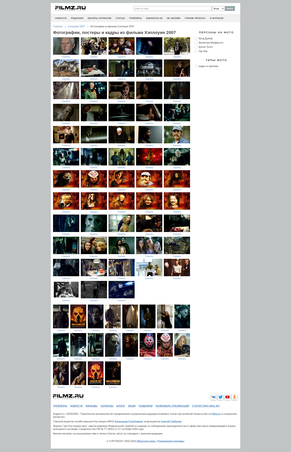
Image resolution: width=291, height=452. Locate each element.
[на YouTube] (227, 397)
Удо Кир (203, 51)
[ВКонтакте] (213, 397)
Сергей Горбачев (171, 421)
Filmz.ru (216, 414)
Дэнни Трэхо (206, 47)
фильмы (91, 406)
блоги (120, 406)
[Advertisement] (217, 120)
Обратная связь (146, 441)
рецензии (77, 18)
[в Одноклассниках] (234, 397)
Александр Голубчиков (129, 421)
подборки (146, 406)
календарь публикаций (172, 406)
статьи (120, 18)
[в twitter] (220, 397)
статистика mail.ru (206, 406)
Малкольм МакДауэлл (211, 42)
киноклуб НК (154, 18)
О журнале (217, 18)
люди (132, 406)
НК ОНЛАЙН (174, 18)
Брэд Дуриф (205, 38)
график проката (195, 18)
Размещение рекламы (171, 441)
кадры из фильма (208, 66)
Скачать (66, 56)
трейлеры (135, 18)
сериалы (106, 406)
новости (61, 18)
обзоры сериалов (100, 18)
